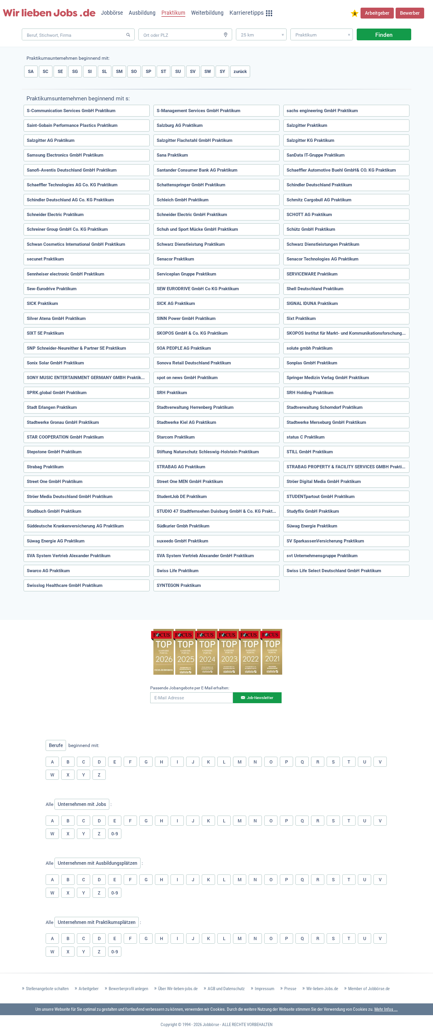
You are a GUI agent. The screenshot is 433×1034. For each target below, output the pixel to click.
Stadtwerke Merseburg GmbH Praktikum (326, 422)
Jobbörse (211, 1024)
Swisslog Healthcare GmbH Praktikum (65, 585)
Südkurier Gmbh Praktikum (183, 526)
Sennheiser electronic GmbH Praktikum (65, 274)
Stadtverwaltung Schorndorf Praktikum (325, 407)
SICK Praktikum (42, 303)
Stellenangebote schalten (47, 988)
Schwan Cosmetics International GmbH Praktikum (76, 244)
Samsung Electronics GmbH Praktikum (65, 155)
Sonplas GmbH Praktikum (312, 363)
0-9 (114, 834)
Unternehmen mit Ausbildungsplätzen (97, 863)
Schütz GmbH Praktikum (311, 229)
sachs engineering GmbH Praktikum (322, 110)
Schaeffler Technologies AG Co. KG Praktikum (72, 184)
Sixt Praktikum (301, 318)
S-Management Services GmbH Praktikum (198, 110)
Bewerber (410, 13)
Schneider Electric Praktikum (55, 214)
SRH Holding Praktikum (310, 392)
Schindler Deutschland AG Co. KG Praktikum (70, 200)
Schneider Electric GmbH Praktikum (192, 214)
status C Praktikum (306, 437)
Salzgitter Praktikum (307, 125)
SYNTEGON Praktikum (179, 585)
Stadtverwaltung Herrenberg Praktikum (195, 407)
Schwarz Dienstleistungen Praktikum (323, 244)
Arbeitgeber (377, 13)
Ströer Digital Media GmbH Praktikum (324, 481)
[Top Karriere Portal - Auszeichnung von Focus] (217, 652)
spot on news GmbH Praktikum (187, 377)
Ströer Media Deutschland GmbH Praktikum (70, 496)
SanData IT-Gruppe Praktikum (316, 155)
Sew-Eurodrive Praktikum (52, 288)
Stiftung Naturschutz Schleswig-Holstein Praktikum (208, 451)
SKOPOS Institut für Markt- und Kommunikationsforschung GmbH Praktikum (348, 333)
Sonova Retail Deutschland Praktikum (194, 363)
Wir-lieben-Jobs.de (322, 988)
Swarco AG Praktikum (48, 570)
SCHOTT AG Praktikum (309, 214)
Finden (384, 34)
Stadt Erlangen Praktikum (52, 407)
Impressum (264, 988)
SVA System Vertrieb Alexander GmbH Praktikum (205, 555)
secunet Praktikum (45, 259)
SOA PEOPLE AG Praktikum (184, 348)
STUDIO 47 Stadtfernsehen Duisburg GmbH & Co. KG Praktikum (218, 511)
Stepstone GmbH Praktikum (54, 451)
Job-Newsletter (260, 697)
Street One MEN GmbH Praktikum (190, 481)
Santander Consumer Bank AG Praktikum (197, 170)
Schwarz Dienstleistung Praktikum (191, 244)
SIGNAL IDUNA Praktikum (312, 303)
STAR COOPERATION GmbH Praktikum (65, 437)
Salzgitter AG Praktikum (51, 140)
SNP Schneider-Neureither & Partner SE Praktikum (76, 348)
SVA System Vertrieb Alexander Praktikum (68, 555)
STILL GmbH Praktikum (310, 451)
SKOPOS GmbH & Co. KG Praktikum (192, 333)
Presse (290, 988)
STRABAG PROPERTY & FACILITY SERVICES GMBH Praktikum (348, 466)
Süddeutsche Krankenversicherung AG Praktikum (75, 526)
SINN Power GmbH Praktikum (186, 318)
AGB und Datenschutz (226, 988)
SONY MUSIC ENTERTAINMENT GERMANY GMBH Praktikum (87, 377)
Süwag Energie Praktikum (312, 526)
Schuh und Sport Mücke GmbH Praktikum (197, 229)
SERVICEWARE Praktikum (312, 274)
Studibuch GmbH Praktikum (54, 511)
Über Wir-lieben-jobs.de (178, 988)
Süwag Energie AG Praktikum (56, 541)
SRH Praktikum (172, 392)
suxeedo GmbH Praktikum (182, 541)
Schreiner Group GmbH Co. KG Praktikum (67, 229)
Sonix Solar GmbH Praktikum (55, 363)
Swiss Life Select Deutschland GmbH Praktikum (334, 570)
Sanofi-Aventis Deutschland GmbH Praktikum (72, 170)
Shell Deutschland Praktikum (315, 288)
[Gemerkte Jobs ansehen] (355, 14)
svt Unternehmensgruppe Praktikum (322, 555)
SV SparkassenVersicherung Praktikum (325, 541)
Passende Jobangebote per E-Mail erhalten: (189, 688)
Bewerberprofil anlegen (128, 988)
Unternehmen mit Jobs (82, 804)
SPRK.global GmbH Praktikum (57, 392)
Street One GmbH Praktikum (54, 481)
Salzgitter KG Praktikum (310, 140)
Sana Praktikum (172, 155)
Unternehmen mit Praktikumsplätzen (96, 922)
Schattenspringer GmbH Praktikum (191, 184)
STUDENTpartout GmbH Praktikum (321, 496)
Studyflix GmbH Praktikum (313, 511)
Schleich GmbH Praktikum (183, 200)
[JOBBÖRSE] (49, 12)
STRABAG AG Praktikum (181, 466)
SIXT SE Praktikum (45, 333)
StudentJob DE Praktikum (182, 496)
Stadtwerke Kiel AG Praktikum (186, 422)
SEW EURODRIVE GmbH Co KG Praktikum (198, 288)
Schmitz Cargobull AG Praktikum (319, 200)
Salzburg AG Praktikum (180, 125)
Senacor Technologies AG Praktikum (322, 259)
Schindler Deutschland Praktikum (319, 184)
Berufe (56, 745)
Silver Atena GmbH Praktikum (56, 318)
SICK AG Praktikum (176, 303)
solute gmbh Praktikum (310, 348)
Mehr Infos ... (386, 1009)
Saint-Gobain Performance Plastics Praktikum (72, 125)
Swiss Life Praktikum (178, 570)
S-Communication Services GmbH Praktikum (71, 110)
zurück (240, 71)
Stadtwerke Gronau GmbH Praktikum (63, 422)
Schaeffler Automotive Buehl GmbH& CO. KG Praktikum (341, 170)
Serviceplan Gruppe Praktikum (186, 274)
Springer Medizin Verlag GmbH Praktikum (328, 377)
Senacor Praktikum (175, 259)
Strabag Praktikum (45, 466)
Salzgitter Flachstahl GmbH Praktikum (194, 140)
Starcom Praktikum (176, 437)
